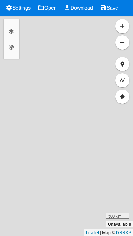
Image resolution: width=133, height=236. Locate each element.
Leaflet (92, 232)
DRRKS (123, 232)
